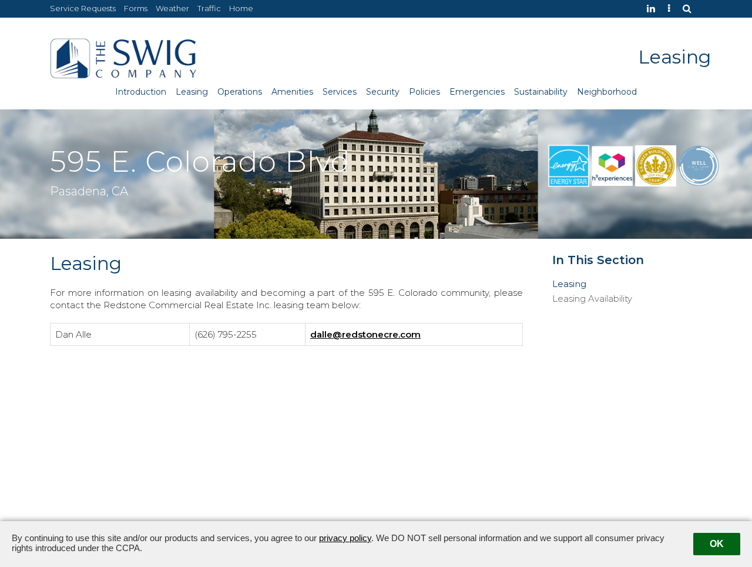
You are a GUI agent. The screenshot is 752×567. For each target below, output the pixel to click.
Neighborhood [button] (607, 91)
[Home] (123, 57)
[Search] (690, 8)
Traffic (209, 8)
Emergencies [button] (477, 91)
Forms (135, 8)
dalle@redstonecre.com (365, 334)
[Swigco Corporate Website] (672, 8)
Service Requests (83, 8)
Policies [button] (424, 91)
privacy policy (345, 538)
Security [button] (383, 91)
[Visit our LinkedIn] (654, 8)
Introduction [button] (140, 91)
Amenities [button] (292, 91)
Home (241, 8)
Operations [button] (239, 91)
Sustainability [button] (541, 91)
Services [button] (340, 91)
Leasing (569, 284)
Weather (172, 8)
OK (717, 544)
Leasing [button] (192, 91)
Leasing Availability (592, 298)
